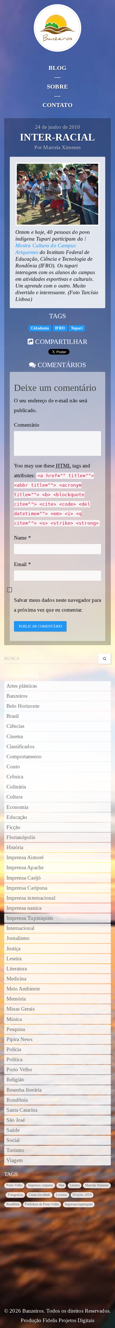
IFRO (60, 328)
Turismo (15, 1150)
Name (20, 538)
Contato (57, 104)
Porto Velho (19, 1069)
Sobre (57, 86)
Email (20, 564)
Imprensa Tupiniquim (29, 918)
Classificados (20, 746)
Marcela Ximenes (97, 1185)
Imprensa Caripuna (26, 888)
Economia (17, 807)
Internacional (20, 928)
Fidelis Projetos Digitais (68, 1320)
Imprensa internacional (30, 898)
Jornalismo (18, 938)
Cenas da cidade (40, 1195)
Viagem (14, 1160)
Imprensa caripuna (40, 1185)
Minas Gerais (20, 1009)
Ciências (15, 726)
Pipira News (19, 1039)
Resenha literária (24, 1090)
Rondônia (17, 1100)
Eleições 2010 (82, 1195)
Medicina (16, 979)
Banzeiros (17, 696)
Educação (16, 817)
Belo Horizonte (22, 706)
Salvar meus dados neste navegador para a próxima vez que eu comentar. (57, 604)
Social (13, 1140)
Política (14, 1059)
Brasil (12, 716)
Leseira (14, 958)
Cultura (14, 797)
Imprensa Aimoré (25, 857)
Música (14, 1019)
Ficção (13, 827)
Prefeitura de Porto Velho (42, 1204)
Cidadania (40, 328)
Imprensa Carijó (23, 878)
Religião (15, 1079)
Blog (57, 67)
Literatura (16, 968)
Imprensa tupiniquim (79, 1204)
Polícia (13, 1049)
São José (15, 1120)
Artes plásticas (21, 686)
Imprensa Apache (25, 867)
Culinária (16, 787)
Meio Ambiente (23, 989)
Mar (61, 1185)
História (14, 847)
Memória (16, 999)
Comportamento (24, 756)
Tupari (77, 328)
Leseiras (61, 1195)
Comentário (26, 425)
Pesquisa (15, 1029)
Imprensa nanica (24, 908)
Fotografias (15, 1195)
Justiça (13, 948)
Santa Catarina (21, 1110)
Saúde (13, 1130)
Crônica (14, 777)
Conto (13, 766)
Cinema (14, 736)
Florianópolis (20, 837)
